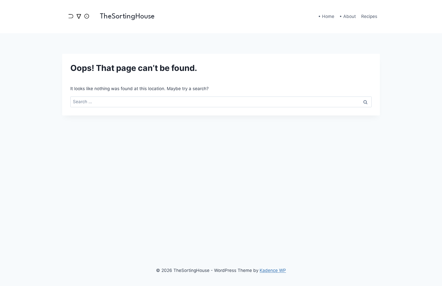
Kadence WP (273, 270)
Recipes (369, 16)
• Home (326, 16)
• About (347, 16)
